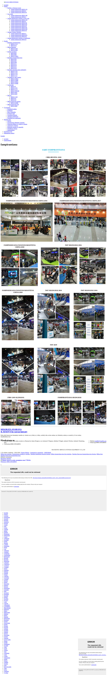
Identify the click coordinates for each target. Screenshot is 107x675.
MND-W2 (13, 98)
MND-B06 (14, 54)
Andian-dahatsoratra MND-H (18, 39)
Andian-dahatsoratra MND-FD (19, 24)
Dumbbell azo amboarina (14, 118)
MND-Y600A (14, 82)
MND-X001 (14, 92)
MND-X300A (14, 56)
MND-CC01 (14, 88)
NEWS (9, 121)
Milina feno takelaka (6, 454)
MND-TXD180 (15, 91)
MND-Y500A (14, 79)
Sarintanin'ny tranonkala (36, 452)
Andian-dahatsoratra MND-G (18, 33)
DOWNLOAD (8, 131)
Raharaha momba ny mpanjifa (15, 127)
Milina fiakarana (11, 47)
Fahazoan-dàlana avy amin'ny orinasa (17, 124)
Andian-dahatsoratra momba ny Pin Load (18, 18)
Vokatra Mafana (25, 452)
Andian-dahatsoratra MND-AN (19, 9)
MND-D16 (14, 68)
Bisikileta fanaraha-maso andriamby (16, 70)
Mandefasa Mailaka (6, 458)
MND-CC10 (14, 74)
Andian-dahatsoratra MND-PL (19, 36)
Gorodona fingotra (12, 115)
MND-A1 (13, 86)
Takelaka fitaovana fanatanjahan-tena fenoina (84, 454)
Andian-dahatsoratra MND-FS (19, 30)
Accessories (7, 107)
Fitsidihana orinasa (12, 128)
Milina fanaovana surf (13, 104)
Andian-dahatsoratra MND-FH (19, 27)
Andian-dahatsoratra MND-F (18, 11)
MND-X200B (14, 103)
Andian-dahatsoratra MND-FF (19, 12)
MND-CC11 (14, 76)
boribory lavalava (12, 51)
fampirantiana (11, 130)
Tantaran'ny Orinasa (12, 125)
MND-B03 (14, 53)
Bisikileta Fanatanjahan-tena (14, 57)
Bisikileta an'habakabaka (13, 42)
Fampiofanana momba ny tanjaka (21, 454)
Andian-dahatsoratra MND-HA (19, 35)
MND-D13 (14, 45)
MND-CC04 (14, 73)
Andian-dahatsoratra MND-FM (19, 29)
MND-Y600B (14, 83)
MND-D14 (14, 65)
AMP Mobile (47, 452)
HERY (6, 6)
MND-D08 (14, 62)
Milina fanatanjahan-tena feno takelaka (61, 454)
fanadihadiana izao (6, 436)
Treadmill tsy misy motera (14, 77)
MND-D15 (14, 67)
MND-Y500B (14, 80)
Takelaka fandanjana (12, 116)
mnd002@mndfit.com (100, 441)
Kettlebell (9, 110)
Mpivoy (9, 95)
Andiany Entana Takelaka (14, 32)
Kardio (6, 41)
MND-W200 (14, 50)
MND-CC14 (14, 44)
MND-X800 (14, 106)
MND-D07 (14, 60)
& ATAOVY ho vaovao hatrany (14, 430)
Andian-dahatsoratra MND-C (18, 17)
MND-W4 (13, 100)
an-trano (6, 5)
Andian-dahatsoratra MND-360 (19, 15)
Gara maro (10, 14)
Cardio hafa (10, 85)
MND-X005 (14, 94)
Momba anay (7, 119)
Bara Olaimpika (11, 112)
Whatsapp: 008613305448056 (9, 461)
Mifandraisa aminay (9, 133)
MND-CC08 (14, 97)
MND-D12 (14, 63)
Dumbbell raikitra (12, 109)
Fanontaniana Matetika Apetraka (15, 122)
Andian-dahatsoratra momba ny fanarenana (18, 38)
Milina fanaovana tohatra (13, 101)
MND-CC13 (14, 89)
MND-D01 (14, 59)
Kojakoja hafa (11, 113)
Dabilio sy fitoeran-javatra (14, 8)
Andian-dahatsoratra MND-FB (19, 23)
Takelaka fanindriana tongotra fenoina (40, 454)
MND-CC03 (14, 71)
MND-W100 (14, 48)
